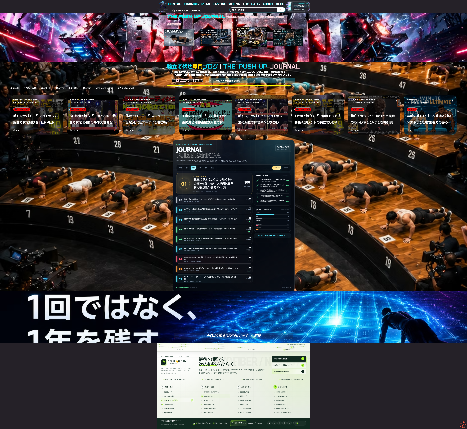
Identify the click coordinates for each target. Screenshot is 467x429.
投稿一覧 (14, 88)
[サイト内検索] (281, 10)
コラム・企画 (30, 88)
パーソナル (46, 88)
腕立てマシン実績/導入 (67, 88)
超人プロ (87, 88)
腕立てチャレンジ (125, 88)
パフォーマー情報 (104, 88)
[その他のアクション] (59, 101)
